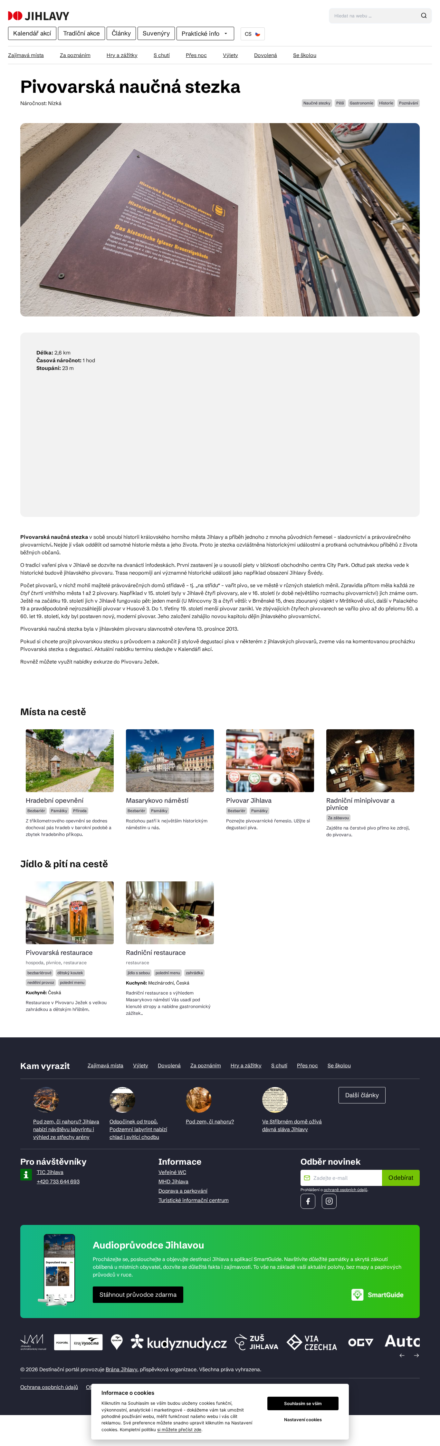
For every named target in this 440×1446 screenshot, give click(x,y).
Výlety (230, 55)
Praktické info (200, 33)
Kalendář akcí (32, 33)
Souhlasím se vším (303, 1403)
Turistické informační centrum (193, 1200)
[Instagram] (329, 1201)
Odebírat (400, 1177)
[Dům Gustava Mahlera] (38, 15)
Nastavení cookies (303, 1419)
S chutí (162, 55)
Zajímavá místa (26, 55)
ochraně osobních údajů (345, 1189)
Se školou (304, 55)
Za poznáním (75, 55)
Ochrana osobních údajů (49, 1387)
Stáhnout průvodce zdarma (138, 1294)
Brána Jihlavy (121, 1369)
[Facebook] (308, 1201)
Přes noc (196, 55)
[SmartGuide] (377, 1295)
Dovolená (265, 55)
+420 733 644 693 (58, 1181)
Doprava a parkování (182, 1191)
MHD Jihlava (173, 1181)
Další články (362, 1095)
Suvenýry (156, 33)
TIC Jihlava (50, 1172)
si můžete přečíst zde (179, 1429)
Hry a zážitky (122, 55)
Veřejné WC (172, 1172)
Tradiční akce (81, 33)
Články (121, 33)
